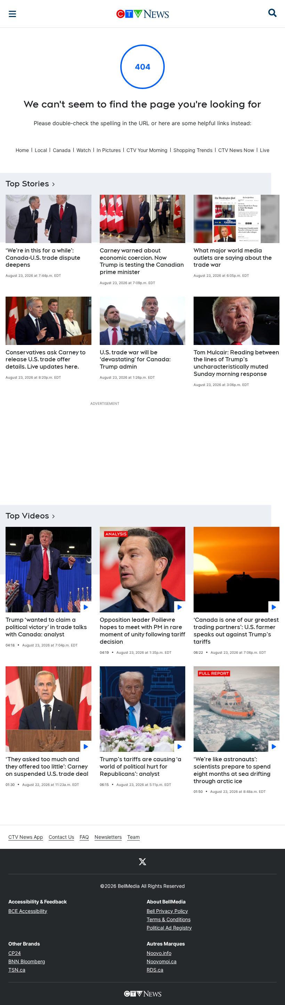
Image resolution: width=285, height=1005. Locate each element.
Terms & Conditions (168, 919)
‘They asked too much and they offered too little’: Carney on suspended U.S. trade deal (47, 766)
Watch (83, 150)
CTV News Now (236, 150)
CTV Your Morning (147, 150)
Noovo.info (159, 953)
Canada (62, 150)
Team (133, 837)
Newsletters (108, 837)
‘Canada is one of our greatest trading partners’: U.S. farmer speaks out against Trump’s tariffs (236, 631)
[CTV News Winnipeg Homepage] (142, 14)
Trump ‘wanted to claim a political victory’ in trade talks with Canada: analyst (46, 627)
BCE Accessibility (27, 911)
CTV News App (25, 837)
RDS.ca (155, 970)
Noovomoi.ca (162, 961)
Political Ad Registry (169, 928)
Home (22, 150)
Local (41, 150)
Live (264, 150)
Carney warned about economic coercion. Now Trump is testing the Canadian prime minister (142, 261)
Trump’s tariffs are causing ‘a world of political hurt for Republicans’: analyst (140, 766)
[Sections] (12, 14)
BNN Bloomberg (26, 961)
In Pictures (109, 150)
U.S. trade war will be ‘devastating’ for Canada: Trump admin (135, 359)
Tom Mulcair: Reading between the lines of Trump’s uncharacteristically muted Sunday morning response (236, 363)
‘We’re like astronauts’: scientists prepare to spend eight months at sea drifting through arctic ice (232, 770)
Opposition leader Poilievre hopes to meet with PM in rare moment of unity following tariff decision (142, 631)
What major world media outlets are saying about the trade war (233, 257)
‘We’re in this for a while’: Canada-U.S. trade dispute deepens (43, 257)
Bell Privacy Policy (167, 911)
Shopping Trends (192, 150)
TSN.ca (16, 970)
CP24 (14, 953)
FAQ (84, 837)
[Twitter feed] (142, 861)
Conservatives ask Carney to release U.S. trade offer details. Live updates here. (46, 359)
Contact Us (61, 837)
